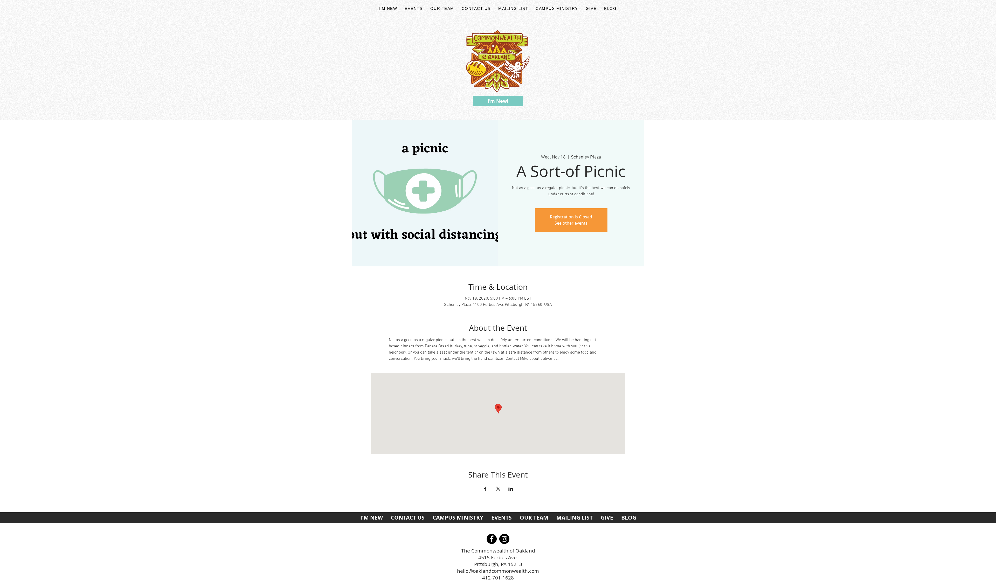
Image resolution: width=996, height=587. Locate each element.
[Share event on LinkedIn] (510, 489)
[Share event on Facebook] (485, 489)
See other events (571, 223)
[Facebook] (492, 539)
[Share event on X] (498, 489)
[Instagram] (504, 539)
